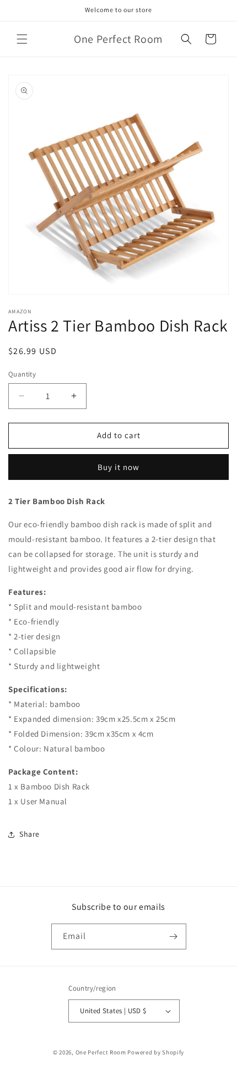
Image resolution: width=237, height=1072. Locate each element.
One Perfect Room (101, 1052)
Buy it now (118, 467)
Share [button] (29, 834)
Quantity (22, 374)
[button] (22, 39)
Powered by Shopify (155, 1052)
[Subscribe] (173, 936)
